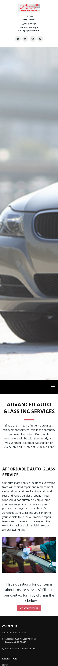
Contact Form (29, 608)
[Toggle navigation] (54, 387)
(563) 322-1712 (29, 648)
